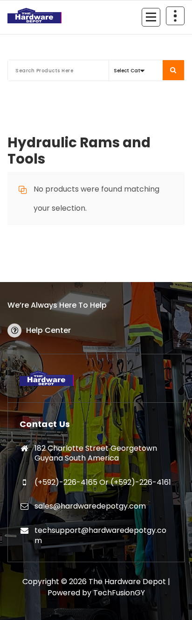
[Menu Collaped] (151, 17)
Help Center (48, 330)
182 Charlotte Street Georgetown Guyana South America (95, 453)
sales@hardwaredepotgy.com (90, 506)
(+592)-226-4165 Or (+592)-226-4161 (102, 482)
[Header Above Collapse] (175, 16)
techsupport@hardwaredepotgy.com (100, 535)
